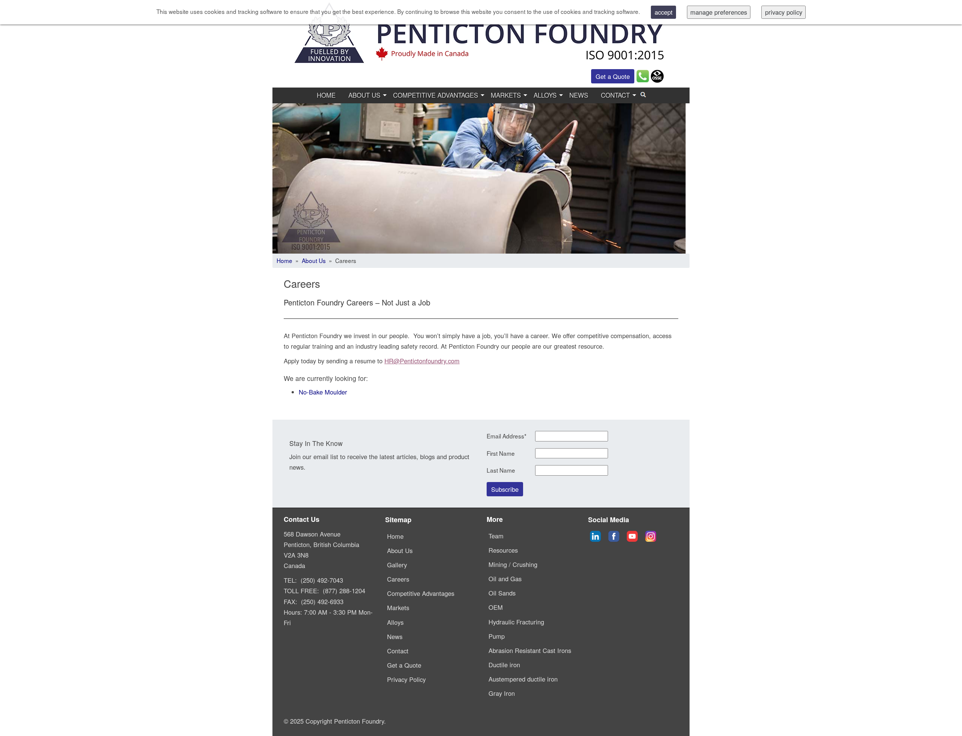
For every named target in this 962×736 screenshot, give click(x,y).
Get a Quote (613, 76)
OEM (496, 607)
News (578, 95)
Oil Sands (502, 592)
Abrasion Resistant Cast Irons (530, 650)
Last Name (501, 470)
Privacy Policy (406, 679)
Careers (398, 578)
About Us (364, 95)
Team (496, 535)
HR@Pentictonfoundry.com (422, 360)
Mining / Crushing (513, 564)
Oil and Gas (505, 578)
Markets (506, 95)
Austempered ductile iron (523, 678)
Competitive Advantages (435, 95)
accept (664, 12)
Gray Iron (502, 693)
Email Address (506, 436)
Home (326, 95)
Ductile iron (504, 664)
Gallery (397, 564)
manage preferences (718, 12)
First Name (501, 453)
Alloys (545, 95)
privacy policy (783, 12)
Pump (497, 636)
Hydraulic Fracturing (516, 621)
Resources (503, 550)
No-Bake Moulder (323, 391)
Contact (615, 95)
